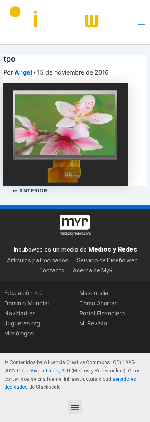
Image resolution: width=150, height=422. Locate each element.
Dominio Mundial (26, 303)
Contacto (52, 270)
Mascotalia (93, 292)
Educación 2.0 (23, 292)
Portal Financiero (102, 313)
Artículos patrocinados (37, 260)
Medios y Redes (112, 249)
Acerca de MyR (93, 270)
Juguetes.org (22, 323)
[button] (75, 407)
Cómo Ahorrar (98, 303)
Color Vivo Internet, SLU (43, 371)
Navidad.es (19, 313)
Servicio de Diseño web (107, 260)
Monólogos (19, 333)
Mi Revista (93, 323)
